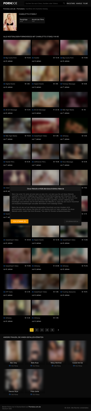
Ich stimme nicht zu (72, 221)
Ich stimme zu (19, 221)
